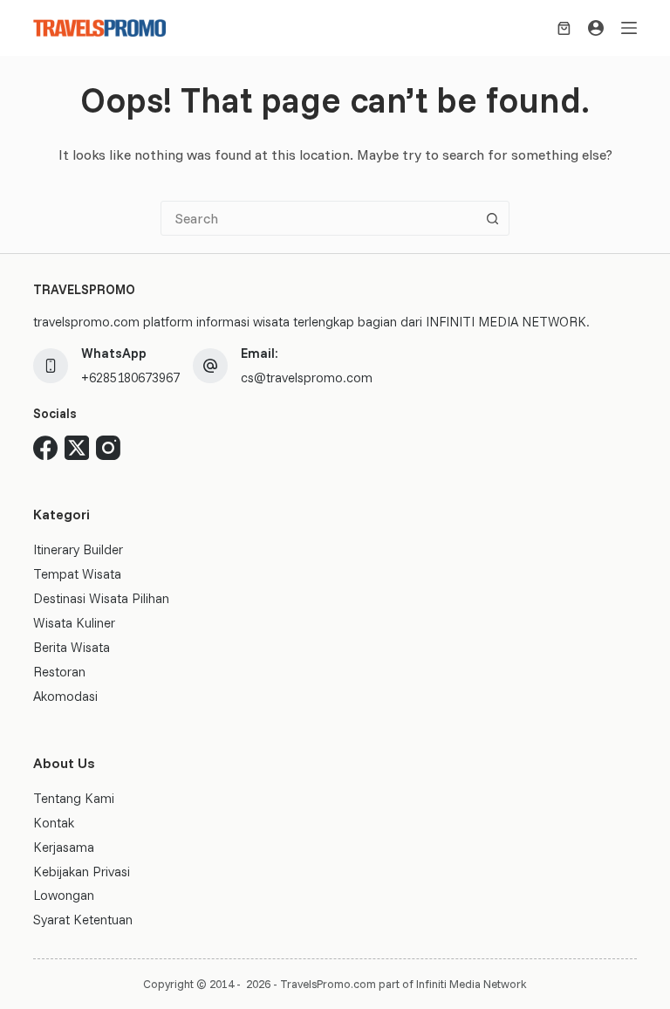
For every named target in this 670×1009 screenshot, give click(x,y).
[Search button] (492, 218)
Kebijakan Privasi (81, 871)
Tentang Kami (73, 798)
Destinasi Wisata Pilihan (101, 598)
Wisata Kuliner (74, 622)
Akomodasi (65, 696)
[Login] (596, 28)
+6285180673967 (130, 377)
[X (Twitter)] (77, 448)
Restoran (59, 671)
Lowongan (63, 895)
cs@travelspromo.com (307, 377)
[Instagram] (108, 448)
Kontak (53, 822)
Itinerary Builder (78, 549)
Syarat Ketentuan (83, 919)
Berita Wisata (71, 647)
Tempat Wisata (77, 574)
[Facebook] (45, 448)
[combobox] (318, 218)
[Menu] (629, 28)
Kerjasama (63, 847)
